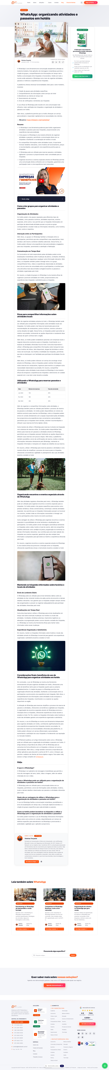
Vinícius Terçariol (26, 60)
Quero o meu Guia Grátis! (81, 76)
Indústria (52, 1026)
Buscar (73, 955)
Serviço (52, 1057)
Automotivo (53, 1013)
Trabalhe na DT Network (70, 1067)
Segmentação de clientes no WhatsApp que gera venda (82, 908)
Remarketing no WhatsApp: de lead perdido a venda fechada (25, 908)
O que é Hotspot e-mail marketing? (38, 120)
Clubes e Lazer (54, 1016)
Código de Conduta (81, 1067)
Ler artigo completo (22, 929)
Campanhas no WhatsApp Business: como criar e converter (53, 908)
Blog (62, 2)
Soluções (41, 2)
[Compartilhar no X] (59, 62)
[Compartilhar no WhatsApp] (52, 62)
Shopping (64, 1029)
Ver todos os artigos (31, 861)
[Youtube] (78, 1033)
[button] (41, 180)
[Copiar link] (63, 62)
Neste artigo (25, 199)
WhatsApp (24, 10)
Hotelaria (52, 1024)
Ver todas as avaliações (88, 1023)
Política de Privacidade (92, 1067)
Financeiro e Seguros (68, 1047)
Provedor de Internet (66, 1026)
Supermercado (54, 1032)
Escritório (53, 1018)
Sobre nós (35, 1045)
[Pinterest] (82, 1037)
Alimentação (64, 1010)
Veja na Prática (90, 2)
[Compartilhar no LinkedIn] (56, 62)
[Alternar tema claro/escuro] (81, 2)
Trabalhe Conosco (37, 1057)
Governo (64, 1021)
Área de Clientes (71, 2)
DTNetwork (39, 757)
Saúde (52, 1029)
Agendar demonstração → (54, 985)
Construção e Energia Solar (56, 1044)
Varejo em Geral (54, 1034)
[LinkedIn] (41, 861)
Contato (56, 2)
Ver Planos (37, 1015)
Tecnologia (64, 1032)
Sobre (34, 2)
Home (28, 2)
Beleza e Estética (65, 1013)
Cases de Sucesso (38, 1048)
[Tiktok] (78, 1037)
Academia (53, 1010)
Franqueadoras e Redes (56, 1021)
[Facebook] (90, 1033)
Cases (49, 2)
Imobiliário (64, 1024)
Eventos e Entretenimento (67, 1018)
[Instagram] (82, 1033)
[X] (94, 1033)
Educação (64, 1016)
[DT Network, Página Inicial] (17, 2)
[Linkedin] (86, 1033)
